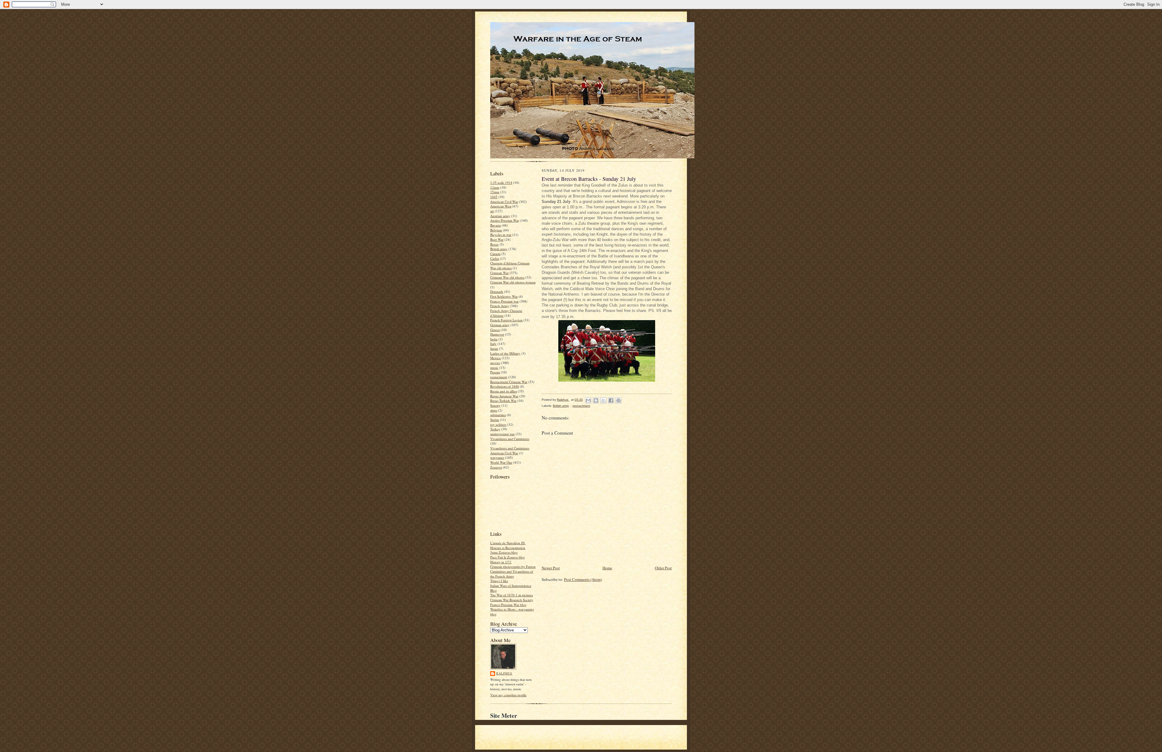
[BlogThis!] (596, 400)
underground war (502, 434)
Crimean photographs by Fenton (513, 566)
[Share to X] (603, 400)
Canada (495, 253)
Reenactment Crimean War (508, 381)
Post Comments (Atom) (583, 579)
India (493, 339)
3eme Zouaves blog (504, 552)
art (492, 211)
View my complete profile (508, 695)
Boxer (494, 244)
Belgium (496, 230)
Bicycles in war (500, 234)
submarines (498, 414)
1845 (493, 196)
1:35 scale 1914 (501, 182)
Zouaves (496, 467)
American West (500, 206)
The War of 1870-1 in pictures (511, 595)
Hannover (497, 334)
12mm (494, 187)
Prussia (495, 372)
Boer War (497, 239)
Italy (493, 343)
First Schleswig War (504, 296)
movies (495, 362)
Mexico (495, 358)
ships (493, 410)
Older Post (663, 568)
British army (498, 249)
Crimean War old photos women (513, 282)
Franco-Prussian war (504, 301)
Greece (495, 329)
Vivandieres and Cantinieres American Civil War (509, 450)
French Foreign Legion (506, 320)
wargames (497, 457)
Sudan (494, 419)
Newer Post (551, 568)
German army (500, 325)
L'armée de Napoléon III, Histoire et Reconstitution (508, 545)
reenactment (498, 377)
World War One (501, 462)
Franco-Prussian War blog (508, 604)
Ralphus (504, 673)
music (494, 367)
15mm (494, 192)
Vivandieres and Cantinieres (509, 438)
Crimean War (499, 272)
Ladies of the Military (505, 353)
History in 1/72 (500, 562)
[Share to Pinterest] (618, 400)
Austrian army (500, 216)
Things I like (499, 580)
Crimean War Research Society (511, 600)
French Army (499, 305)
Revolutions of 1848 (504, 386)
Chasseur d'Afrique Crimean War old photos (510, 265)
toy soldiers (498, 424)
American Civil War (504, 201)
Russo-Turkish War (503, 400)
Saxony (495, 405)
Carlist (494, 258)
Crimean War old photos (507, 277)
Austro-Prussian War (504, 220)
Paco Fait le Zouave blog (507, 557)
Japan (494, 348)
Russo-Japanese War (504, 396)
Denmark (496, 291)
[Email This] (588, 400)
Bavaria (495, 225)
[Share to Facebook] (611, 400)
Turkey (495, 429)
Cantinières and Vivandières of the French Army (511, 573)
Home (607, 568)
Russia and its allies (503, 391)
